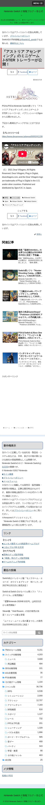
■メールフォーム (9, 481)
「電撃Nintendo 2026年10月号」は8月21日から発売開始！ (21, 603)
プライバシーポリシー (20, 36)
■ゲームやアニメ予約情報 (13, 562)
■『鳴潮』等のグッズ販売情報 (15, 558)
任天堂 (5, 467)
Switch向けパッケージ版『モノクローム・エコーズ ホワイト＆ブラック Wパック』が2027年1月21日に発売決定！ (22, 582)
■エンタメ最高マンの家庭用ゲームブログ (20, 544)
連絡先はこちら (17, 43)
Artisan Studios (17, 201)
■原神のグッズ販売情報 (12, 555)
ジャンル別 (16, 198)
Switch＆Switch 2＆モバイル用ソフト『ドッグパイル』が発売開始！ (22, 593)
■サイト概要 (7, 474)
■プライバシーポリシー (12, 478)
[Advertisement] (22, 401)
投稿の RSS (7, 776)
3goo (6, 201)
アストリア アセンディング (14, 205)
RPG (6, 198)
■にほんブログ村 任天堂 (13, 547)
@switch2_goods (28, 40)
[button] (39, 632)
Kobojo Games (31, 201)
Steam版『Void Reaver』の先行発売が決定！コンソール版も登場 (20, 613)
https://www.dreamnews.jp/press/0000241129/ (22, 136)
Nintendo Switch (29, 198)
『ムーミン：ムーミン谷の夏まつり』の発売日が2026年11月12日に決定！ (22, 623)
